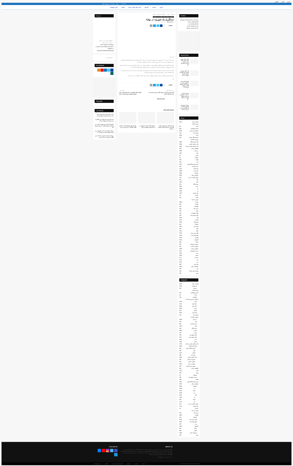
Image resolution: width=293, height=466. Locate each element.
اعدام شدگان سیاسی (193, 137)
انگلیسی (276, 1)
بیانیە (197, 153)
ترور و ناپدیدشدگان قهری (192, 164)
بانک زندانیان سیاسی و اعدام (134, 7)
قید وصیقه (196, 222)
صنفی (197, 210)
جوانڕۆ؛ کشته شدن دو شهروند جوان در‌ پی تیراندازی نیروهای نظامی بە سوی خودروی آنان (184, 84)
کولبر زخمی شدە (194, 233)
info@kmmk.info (168, 457)
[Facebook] (116, 450)
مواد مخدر (196, 264)
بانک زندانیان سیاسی (193, 144)
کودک (197, 228)
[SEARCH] (96, 57)
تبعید (197, 161)
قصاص (196, 219)
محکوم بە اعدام (194, 246)
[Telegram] (116, 454)
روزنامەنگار (195, 184)
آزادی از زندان (195, 121)
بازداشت (154, 7)
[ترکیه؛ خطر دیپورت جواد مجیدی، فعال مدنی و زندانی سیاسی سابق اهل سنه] (194, 61)
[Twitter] (111, 450)
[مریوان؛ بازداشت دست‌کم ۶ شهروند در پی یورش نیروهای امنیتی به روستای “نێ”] (194, 95)
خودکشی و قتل (195, 175)
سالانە (197, 197)
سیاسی (163, 16)
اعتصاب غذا (195, 133)
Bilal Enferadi (170, 22)
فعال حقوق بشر (158, 16)
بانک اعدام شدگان (194, 142)
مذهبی (196, 255)
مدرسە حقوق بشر (194, 250)
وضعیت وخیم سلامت (193, 271)
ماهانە (197, 242)
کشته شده (196, 226)
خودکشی (196, 173)
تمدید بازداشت (195, 166)
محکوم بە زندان (194, 248)
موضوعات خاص (194, 266)
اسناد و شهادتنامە (114, 7)
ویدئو (197, 273)
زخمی (197, 186)
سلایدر (166, 16)
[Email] (99, 450)
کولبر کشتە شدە (194, 235)
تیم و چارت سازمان (105, 3)
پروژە (197, 155)
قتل (197, 217)
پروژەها (196, 157)
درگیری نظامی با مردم (193, 177)
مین (197, 268)
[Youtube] (103, 450)
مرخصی (196, 257)
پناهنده (197, 159)
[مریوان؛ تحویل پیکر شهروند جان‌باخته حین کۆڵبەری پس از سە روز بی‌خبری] (194, 107)
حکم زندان (196, 170)
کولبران (123, 7)
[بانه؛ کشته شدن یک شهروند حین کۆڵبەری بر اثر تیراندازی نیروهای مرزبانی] (194, 73)
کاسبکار (196, 224)
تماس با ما (113, 3)
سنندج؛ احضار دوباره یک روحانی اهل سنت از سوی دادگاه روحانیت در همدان (166, 127)
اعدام (197, 135)
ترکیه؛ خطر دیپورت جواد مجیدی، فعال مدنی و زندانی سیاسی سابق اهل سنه (184, 61)
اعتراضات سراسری (194, 130)
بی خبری (196, 150)
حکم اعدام (196, 168)
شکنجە (196, 204)
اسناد (197, 126)
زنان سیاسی (195, 193)
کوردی (288, 1)
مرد (197, 259)
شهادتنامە (196, 206)
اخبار (173, 16)
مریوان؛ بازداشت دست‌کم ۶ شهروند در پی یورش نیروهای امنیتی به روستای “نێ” (184, 96)
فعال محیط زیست (194, 215)
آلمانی (282, 1)
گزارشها (146, 7)
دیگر (197, 179)
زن (197, 188)
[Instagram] (107, 450)
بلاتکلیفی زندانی (194, 148)
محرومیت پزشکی (194, 244)
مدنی (154, 16)
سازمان (117, 3)
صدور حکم (196, 208)
